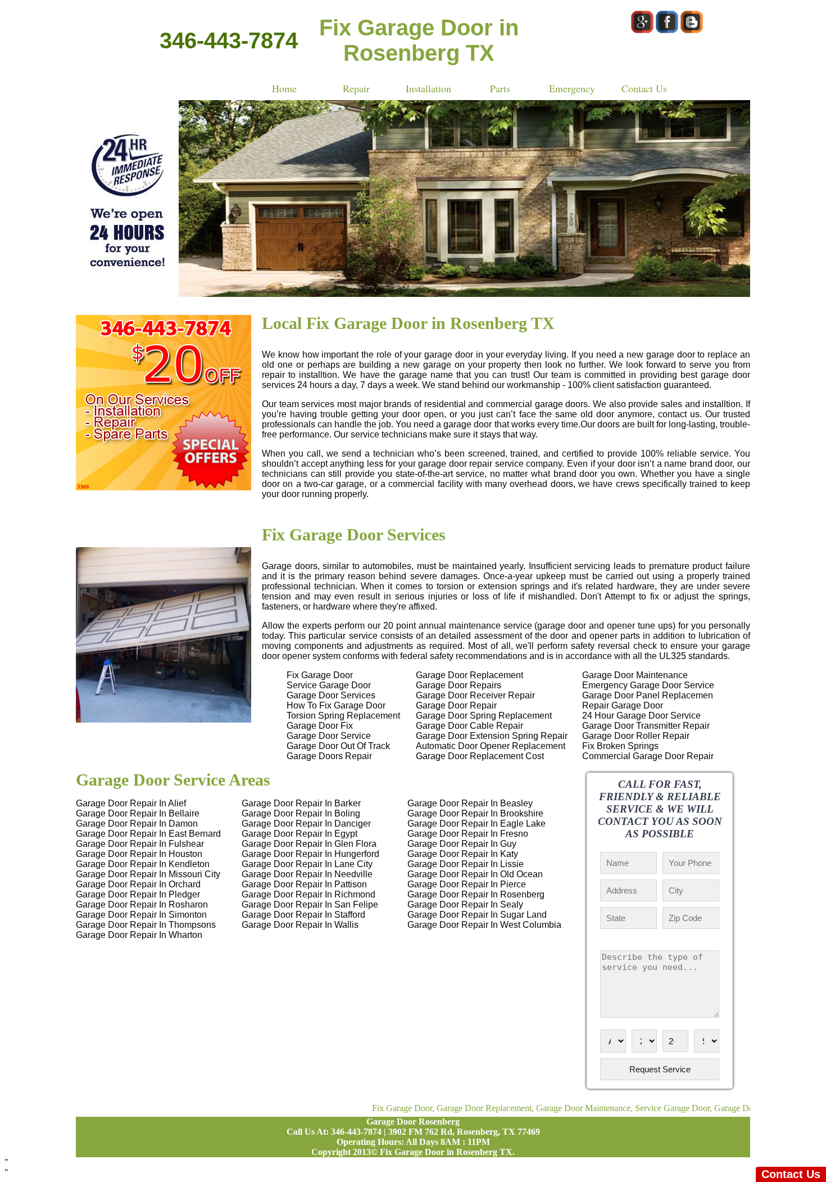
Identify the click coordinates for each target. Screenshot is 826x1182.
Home (284, 88)
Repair (356, 88)
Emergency (572, 88)
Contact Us (644, 88)
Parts (500, 88)
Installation (428, 88)
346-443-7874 (229, 40)
